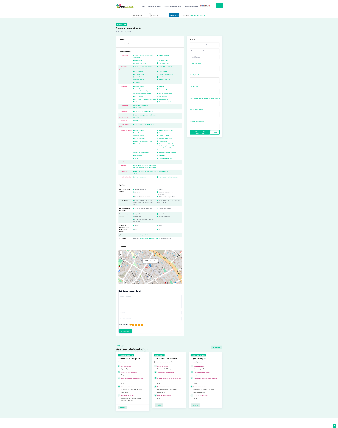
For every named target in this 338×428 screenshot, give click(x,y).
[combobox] (205, 51)
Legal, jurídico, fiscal (124, 125)
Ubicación (123, 165)
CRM (160, 133)
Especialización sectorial (197, 121)
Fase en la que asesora (196, 109)
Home (143, 6)
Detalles (122, 407)
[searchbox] (198, 68)
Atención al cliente (139, 130)
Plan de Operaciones (140, 177)
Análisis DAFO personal (165, 66)
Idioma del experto (195, 63)
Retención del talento (164, 79)
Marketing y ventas (126, 130)
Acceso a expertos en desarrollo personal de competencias (142, 68)
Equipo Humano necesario (166, 74)
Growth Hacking (163, 60)
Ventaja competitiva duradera (167, 102)
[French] (204, 6)
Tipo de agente (194, 86)
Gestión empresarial (164, 171)
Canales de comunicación (166, 130)
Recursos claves (163, 99)
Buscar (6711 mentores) (200, 132)
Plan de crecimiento (164, 63)
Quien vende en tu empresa (141, 152)
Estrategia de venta (164, 135)
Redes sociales (138, 155)
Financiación (124, 105)
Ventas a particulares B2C (126, 355)
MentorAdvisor (125, 162)
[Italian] (207, 6)
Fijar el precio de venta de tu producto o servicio (144, 172)
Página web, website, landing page (143, 141)
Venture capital (159, 355)
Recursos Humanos (139, 79)
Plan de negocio (138, 96)
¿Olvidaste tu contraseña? (198, 15)
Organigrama (162, 77)
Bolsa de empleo (138, 71)
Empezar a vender (139, 135)
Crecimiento (124, 55)
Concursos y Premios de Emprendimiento (140, 106)
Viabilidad (124, 171)
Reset (216, 132)
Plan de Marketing (139, 144)
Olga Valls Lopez (198, 358)
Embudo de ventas (164, 55)
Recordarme (185, 15)
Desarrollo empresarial (165, 89)
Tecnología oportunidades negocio (168, 177)
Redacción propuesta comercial (167, 152)
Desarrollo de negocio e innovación (143, 111)
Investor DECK (138, 120)
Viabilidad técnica (126, 177)
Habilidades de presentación (142, 77)
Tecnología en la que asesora (198, 75)
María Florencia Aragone (129, 358)
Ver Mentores (216, 347)
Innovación (124, 111)
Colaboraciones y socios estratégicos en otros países (144, 116)
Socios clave (137, 102)
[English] (202, 6)
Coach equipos (163, 71)
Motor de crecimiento (140, 63)
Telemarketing (163, 155)
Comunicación (138, 133)
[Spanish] (200, 6)
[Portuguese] (209, 6)
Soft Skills (137, 82)
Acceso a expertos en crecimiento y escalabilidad (143, 56)
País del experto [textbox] (196, 57)
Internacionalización (125, 117)
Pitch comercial (163, 141)
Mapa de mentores (154, 6)
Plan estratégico (163, 96)
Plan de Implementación (165, 93)
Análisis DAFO (163, 86)
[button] (150, 265)
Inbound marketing (139, 138)
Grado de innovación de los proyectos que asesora (205, 98)
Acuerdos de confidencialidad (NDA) (144, 124)
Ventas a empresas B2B (165, 158)
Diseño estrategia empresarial (142, 93)
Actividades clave (139, 86)
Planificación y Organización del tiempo (145, 99)
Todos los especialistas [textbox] (198, 51)
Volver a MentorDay (191, 6)
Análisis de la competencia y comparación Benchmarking (141, 90)
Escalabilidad (138, 60)
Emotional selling (139, 74)
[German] (205, 6)
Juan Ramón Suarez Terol (165, 358)
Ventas (136, 158)
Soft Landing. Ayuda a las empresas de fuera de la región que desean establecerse (144, 166)
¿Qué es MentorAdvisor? (172, 6)
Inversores (124, 120)
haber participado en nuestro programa (149, 235)
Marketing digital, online (165, 138)
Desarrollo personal (123, 68)
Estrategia (124, 86)
